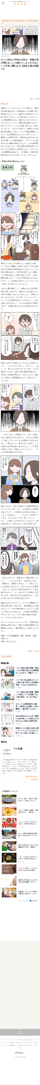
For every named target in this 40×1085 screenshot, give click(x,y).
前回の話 (4, 103)
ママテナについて (7, 1040)
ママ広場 (36, 651)
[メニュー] (3, 3)
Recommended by (24, 900)
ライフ (7, 26)
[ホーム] (2, 27)
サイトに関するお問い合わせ (23, 1040)
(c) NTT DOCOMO (20, 1057)
